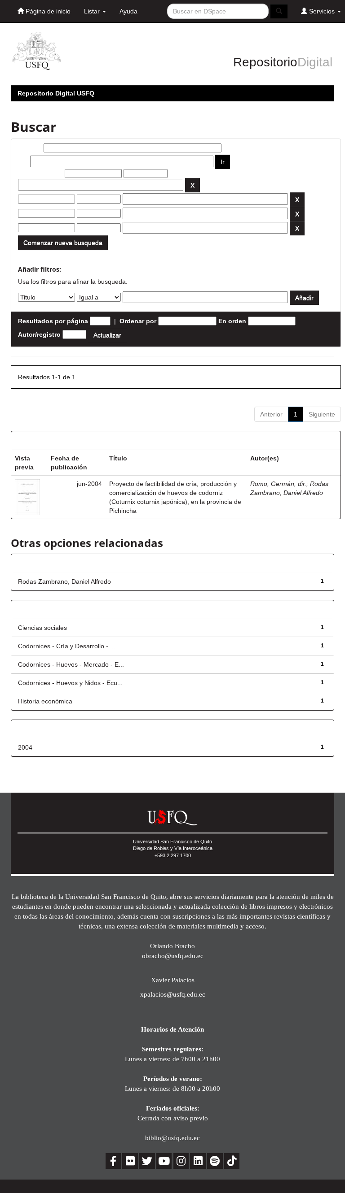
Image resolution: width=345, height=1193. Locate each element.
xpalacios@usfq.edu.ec (172, 994)
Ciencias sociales (42, 627)
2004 (25, 747)
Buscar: (30, 148)
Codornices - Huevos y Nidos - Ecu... (70, 682)
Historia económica (45, 701)
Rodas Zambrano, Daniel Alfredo (64, 581)
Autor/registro (39, 334)
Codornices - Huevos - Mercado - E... (71, 664)
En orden (232, 321)
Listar (93, 11)
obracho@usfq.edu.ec (172, 955)
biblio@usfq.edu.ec (172, 1137)
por (23, 161)
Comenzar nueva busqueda (62, 242)
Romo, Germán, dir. (278, 483)
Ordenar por (137, 321)
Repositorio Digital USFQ (56, 93)
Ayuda (128, 11)
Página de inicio (47, 11)
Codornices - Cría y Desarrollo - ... (66, 646)
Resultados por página (53, 321)
